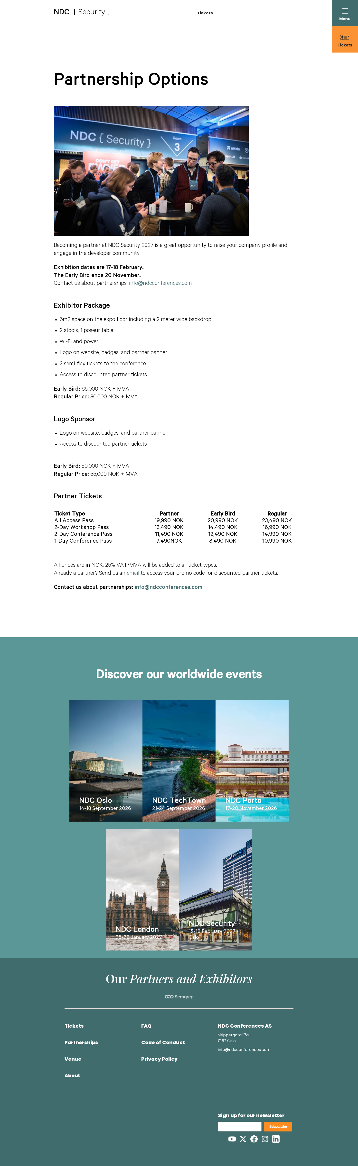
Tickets (205, 13)
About (72, 1075)
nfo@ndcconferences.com (161, 284)
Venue (73, 1059)
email (133, 574)
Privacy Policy (159, 1059)
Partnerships (81, 1042)
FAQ (146, 1025)
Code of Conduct (163, 1042)
